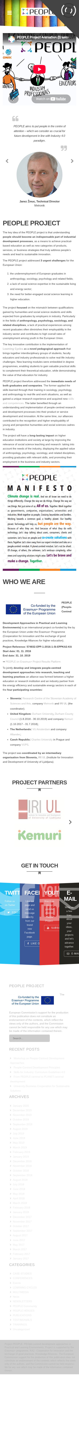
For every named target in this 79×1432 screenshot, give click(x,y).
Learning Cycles (13, 381)
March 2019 (20, 1180)
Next (68, 854)
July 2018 (18, 1217)
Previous (11, 854)
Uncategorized (21, 1362)
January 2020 (21, 1138)
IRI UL (63, 736)
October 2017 (21, 1259)
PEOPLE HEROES (23, 1343)
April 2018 (19, 1231)
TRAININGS (20, 1357)
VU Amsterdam (41, 762)
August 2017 (20, 1268)
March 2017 (20, 1282)
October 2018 (21, 1203)
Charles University (42, 772)
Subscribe (58, 960)
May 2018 (18, 1226)
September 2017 (22, 1263)
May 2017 (18, 1277)
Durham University (42, 746)
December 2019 (22, 1143)
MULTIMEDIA (21, 1325)
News (16, 1329)
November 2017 (22, 1254)
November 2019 (22, 1147)
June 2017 (19, 1273)
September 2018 (22, 1208)
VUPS (24, 777)
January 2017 (21, 1291)
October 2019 (21, 1152)
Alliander (15, 767)
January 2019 (21, 1189)
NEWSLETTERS (22, 1334)
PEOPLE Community (25, 1339)
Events (17, 1315)
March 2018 (20, 1235)
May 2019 (18, 1175)
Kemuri (68, 751)
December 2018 (22, 1194)
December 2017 (22, 1249)
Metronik (49, 736)
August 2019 (20, 1161)
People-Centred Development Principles (37, 1100)
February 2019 (21, 1184)
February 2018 (21, 1240)
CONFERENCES (22, 1311)
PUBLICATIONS (22, 1348)
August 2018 (20, 1212)
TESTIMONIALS (22, 1352)
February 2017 (21, 1286)
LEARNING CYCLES (25, 1320)
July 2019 (18, 1166)
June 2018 (19, 1221)
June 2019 (19, 1170)
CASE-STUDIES (22, 1306)
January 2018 (21, 1245)
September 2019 (22, 1157)
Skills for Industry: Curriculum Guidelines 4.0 (39, 1105)
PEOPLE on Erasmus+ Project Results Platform (33, 694)
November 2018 (22, 1198)
